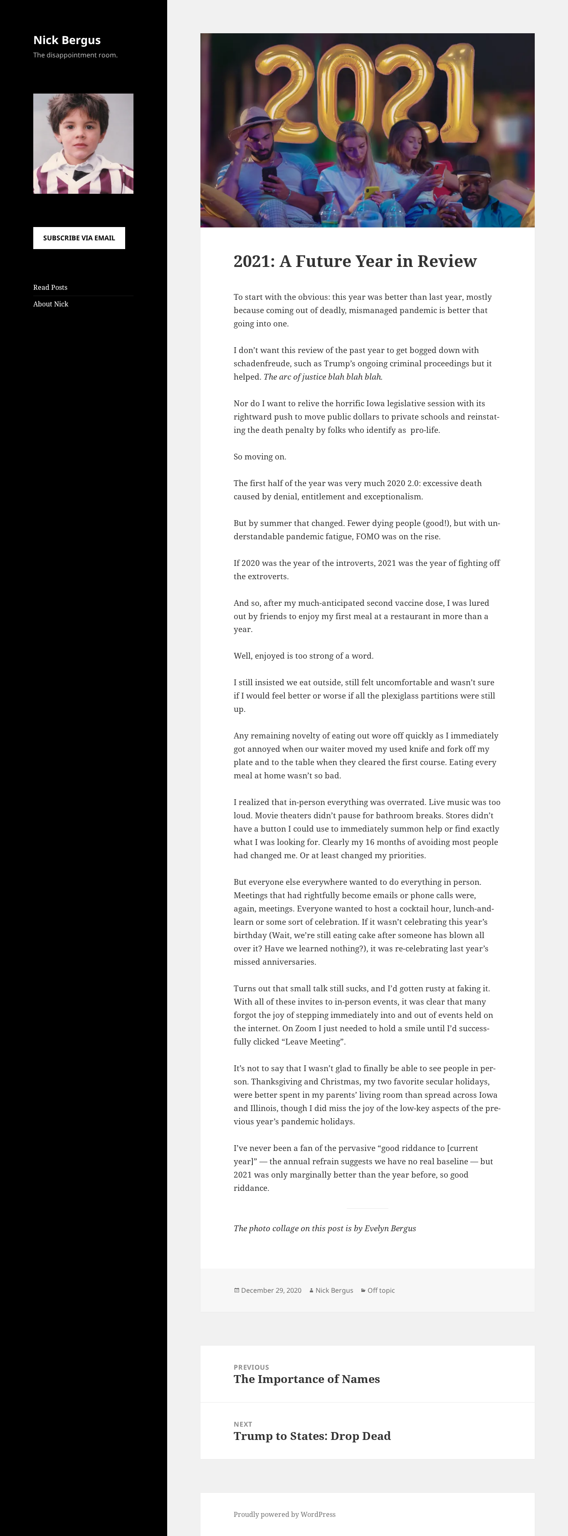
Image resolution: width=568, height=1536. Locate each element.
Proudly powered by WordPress (285, 1514)
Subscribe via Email (79, 237)
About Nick (50, 304)
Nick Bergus (67, 39)
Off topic (381, 1290)
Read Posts (50, 287)
